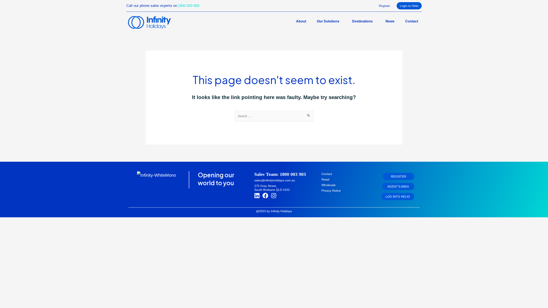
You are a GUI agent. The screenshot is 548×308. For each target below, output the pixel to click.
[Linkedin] (257, 196)
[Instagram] (274, 196)
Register (384, 5)
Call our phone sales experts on (151, 6)
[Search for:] (274, 115)
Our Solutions (328, 21)
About (301, 21)
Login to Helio (409, 5)
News (390, 21)
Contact (411, 21)
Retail (325, 179)
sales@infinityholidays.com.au (274, 180)
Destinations (362, 21)
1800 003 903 (188, 6)
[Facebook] (265, 196)
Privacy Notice (331, 190)
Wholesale (329, 185)
